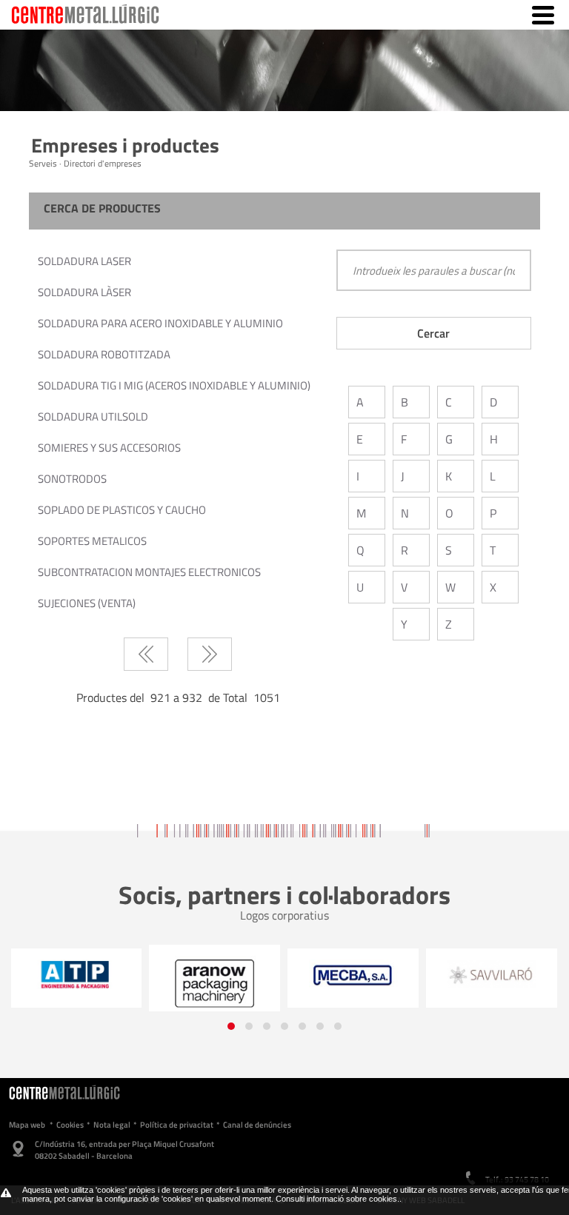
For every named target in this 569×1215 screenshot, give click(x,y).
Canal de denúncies (257, 1125)
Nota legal (111, 1125)
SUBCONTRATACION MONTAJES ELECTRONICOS (149, 571)
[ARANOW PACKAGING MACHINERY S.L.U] (214, 983)
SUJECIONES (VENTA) (87, 603)
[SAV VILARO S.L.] (491, 974)
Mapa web (27, 1125)
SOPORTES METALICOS (92, 540)
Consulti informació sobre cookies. (337, 1198)
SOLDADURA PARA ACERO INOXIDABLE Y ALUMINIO (160, 323)
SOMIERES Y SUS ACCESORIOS (109, 447)
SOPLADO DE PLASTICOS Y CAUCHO (122, 509)
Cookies (70, 1125)
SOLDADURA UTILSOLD (93, 416)
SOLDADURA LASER (84, 261)
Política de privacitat (176, 1125)
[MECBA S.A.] (353, 975)
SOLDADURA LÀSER (84, 292)
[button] (231, 1026)
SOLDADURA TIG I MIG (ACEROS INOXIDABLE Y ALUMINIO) (174, 385)
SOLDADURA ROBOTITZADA (104, 354)
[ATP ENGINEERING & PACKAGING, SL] (76, 974)
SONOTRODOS (72, 478)
